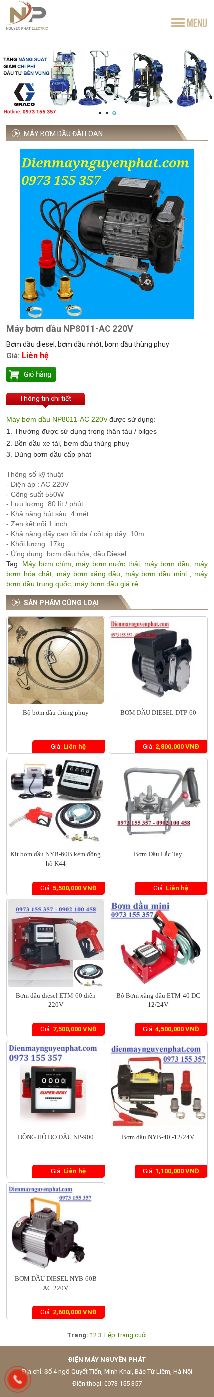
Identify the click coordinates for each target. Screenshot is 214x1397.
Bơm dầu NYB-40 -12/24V (158, 1137)
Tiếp (109, 1335)
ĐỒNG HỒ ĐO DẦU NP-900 (56, 1137)
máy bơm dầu (167, 564)
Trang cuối (132, 1335)
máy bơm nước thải (107, 564)
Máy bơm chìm (46, 564)
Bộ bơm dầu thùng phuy (56, 712)
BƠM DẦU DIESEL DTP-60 (158, 712)
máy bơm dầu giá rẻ (106, 584)
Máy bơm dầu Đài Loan (63, 134)
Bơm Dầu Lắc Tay (158, 854)
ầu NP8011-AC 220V (74, 419)
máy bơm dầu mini (156, 574)
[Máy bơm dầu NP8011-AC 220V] (107, 316)
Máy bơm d (24, 419)
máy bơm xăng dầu (87, 574)
